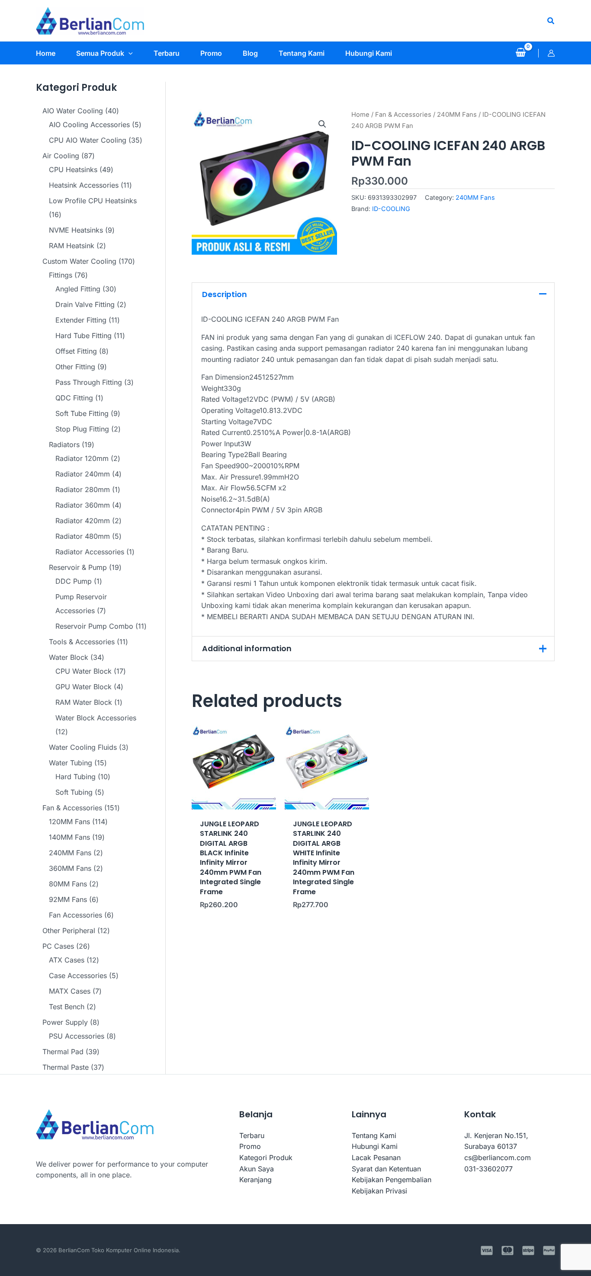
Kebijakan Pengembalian (391, 1179)
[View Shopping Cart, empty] (520, 53)
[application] (128, 53)
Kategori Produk (265, 1157)
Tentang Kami (374, 1135)
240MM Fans (457, 114)
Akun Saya (256, 1168)
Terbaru (251, 1135)
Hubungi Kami (375, 1146)
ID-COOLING (391, 208)
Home (360, 114)
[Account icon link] (551, 53)
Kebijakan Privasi (379, 1190)
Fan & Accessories (403, 114)
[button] (551, 21)
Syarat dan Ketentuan (386, 1168)
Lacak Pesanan (376, 1157)
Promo (250, 1146)
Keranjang (255, 1179)
